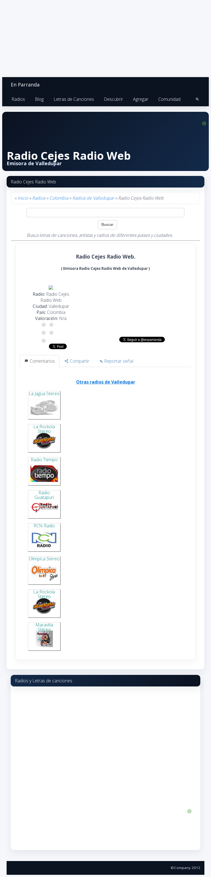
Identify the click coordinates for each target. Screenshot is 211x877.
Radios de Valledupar (93, 198)
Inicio (23, 198)
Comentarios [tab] (42, 361)
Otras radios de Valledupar (105, 382)
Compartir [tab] (79, 361)
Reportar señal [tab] (118, 361)
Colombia (58, 198)
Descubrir (113, 99)
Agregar (140, 99)
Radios (18, 99)
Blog (39, 99)
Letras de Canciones (74, 99)
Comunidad (169, 99)
